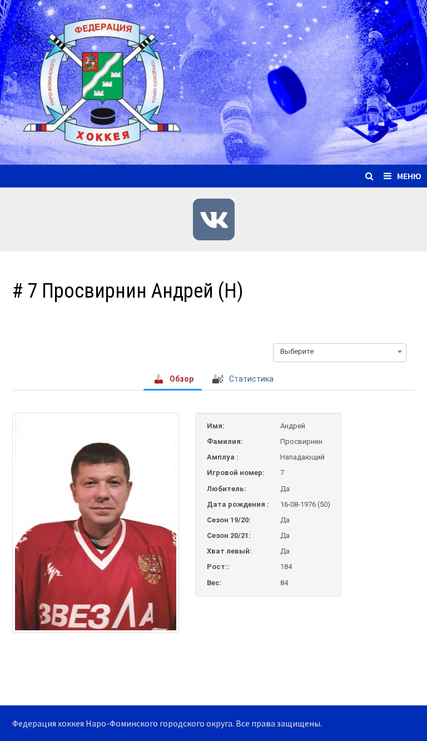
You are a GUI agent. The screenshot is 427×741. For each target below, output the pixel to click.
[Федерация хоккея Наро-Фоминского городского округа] (213, 81)
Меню (409, 175)
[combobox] (340, 351)
